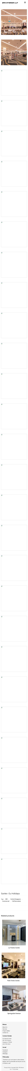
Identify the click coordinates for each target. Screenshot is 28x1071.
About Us (5, 1027)
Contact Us (5, 1033)
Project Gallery (6, 1031)
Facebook (5, 1050)
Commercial (5, 901)
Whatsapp (5, 1054)
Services (5, 1029)
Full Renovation (16, 901)
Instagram (5, 1052)
